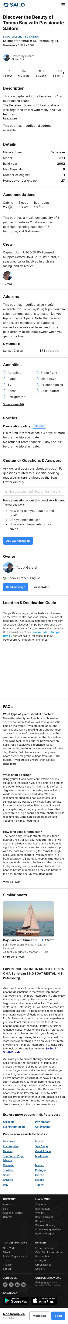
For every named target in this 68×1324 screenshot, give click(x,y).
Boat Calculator (44, 1216)
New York (9, 1141)
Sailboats (9, 1121)
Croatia (39, 1179)
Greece (39, 1175)
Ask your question (18, 540)
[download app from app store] (44, 1301)
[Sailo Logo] (14, 5)
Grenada (8, 1165)
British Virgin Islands (15, 1256)
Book (58, 1316)
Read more (10, 118)
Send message (15, 587)
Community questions (48, 1229)
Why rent (40, 1204)
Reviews (40, 1221)
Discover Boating (45, 1225)
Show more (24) (13, 404)
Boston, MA (42, 1256)
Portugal (40, 1170)
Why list (40, 1212)
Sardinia (8, 1179)
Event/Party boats (14, 1126)
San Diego (41, 1146)
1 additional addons (37, 125)
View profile (41, 587)
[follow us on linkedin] (23, 1284)
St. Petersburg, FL (14, 36)
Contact (7, 1216)
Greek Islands (43, 1264)
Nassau (7, 1151)
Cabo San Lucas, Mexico (49, 1252)
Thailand (8, 1170)
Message (39, 1316)
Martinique (41, 1156)
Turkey (39, 1184)
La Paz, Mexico (44, 1248)
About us (8, 1204)
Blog (5, 1208)
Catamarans (42, 1126)
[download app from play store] (16, 1301)
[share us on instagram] (17, 1284)
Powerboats (42, 1121)
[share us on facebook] (11, 1284)
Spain (6, 1175)
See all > (8, 1268)
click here (20, 477)
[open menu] (63, 4)
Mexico (39, 1165)
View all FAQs (11, 881)
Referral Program (45, 1233)
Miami (38, 1141)
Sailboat (35, 36)
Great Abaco (43, 1151)
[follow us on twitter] (5, 1284)
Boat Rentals (42, 1208)
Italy (5, 1184)
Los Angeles (11, 1146)
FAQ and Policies (13, 1212)
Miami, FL (40, 1260)
